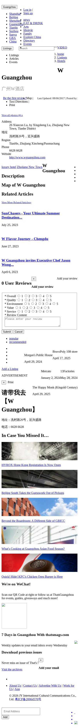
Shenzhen (15, 20)
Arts (26, 26)
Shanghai (15, 13)
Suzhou (13, 31)
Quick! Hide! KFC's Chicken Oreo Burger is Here (32, 576)
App (17, 689)
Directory (29, 40)
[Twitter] (75, 712)
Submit (7, 331)
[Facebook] (75, 716)
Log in (27, 9)
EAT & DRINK (33, 23)
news (26, 19)
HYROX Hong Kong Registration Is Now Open (31, 465)
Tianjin (13, 27)
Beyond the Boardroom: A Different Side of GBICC (33, 520)
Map (29, 98)
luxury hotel (9, 167)
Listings (62, 57)
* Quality (10, 300)
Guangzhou (9, 7)
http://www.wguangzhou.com (27, 157)
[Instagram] (75, 723)
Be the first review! (14, 98)
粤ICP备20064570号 (28, 699)
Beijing (13, 17)
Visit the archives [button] (12, 669)
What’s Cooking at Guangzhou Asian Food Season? (33, 548)
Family (27, 33)
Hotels (61, 61)
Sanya (13, 34)
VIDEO (62, 47)
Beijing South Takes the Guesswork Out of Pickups (33, 493)
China (12, 41)
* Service (10, 311)
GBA (12, 38)
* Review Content (16, 315)
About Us (15, 685)
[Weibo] (75, 719)
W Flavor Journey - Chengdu (25, 239)
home (60, 54)
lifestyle (28, 30)
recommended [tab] (17, 342)
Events (27, 44)
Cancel (18, 331)
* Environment (14, 303)
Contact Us (30, 685)
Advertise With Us (50, 685)
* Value (9, 307)
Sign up (28, 13)
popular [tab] (13, 338)
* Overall (10, 296)
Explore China (32, 37)
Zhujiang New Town (29, 167)
